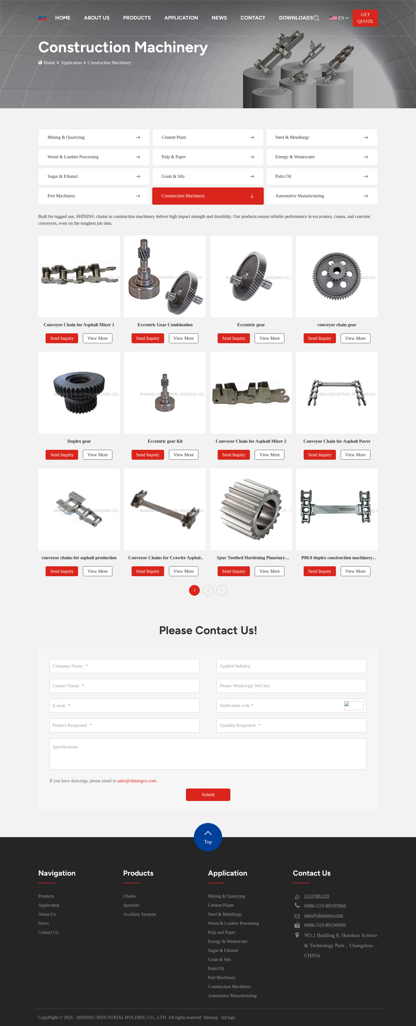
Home (49, 62)
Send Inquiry (62, 338)
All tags (228, 1017)
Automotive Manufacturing (232, 995)
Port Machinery (222, 977)
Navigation (57, 873)
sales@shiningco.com (136, 780)
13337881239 (316, 896)
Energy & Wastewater (227, 941)
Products (46, 896)
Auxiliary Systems (139, 914)
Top (208, 841)
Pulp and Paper (221, 932)
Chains (129, 896)
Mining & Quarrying (226, 896)
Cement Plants (221, 905)
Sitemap (210, 1017)
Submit (208, 794)
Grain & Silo (219, 959)
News (43, 923)
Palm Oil (216, 968)
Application (71, 62)
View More (97, 338)
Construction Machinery (229, 986)
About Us (47, 914)
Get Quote (365, 18)
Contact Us (48, 932)
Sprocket (131, 905)
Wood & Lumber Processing (233, 923)
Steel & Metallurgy (225, 914)
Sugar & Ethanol (223, 950)
